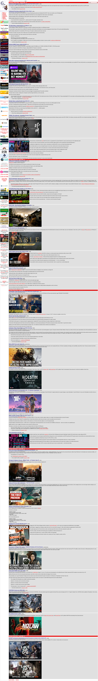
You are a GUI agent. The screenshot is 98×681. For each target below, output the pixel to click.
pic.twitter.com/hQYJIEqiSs (43, 428)
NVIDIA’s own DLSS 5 (30, 106)
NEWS (3, 12)
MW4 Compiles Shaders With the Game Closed (20, 415)
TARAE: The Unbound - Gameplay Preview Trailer (20, 115)
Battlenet (39, 508)
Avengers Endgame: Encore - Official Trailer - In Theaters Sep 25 (24, 460)
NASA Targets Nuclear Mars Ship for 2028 (18, 251)
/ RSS (5, 12)
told (42, 140)
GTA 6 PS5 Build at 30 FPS (15, 432)
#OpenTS (83, 183)
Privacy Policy (3, 285)
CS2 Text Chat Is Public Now (15, 278)
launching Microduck (53, 525)
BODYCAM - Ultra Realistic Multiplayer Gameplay (20, 205)
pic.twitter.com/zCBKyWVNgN (40, 56)
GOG (47, 369)
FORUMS (4, 18)
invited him (46, 434)
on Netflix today (35, 572)
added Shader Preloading (22, 417)
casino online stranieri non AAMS (4, 179)
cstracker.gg (17, 280)
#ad (33, 56)
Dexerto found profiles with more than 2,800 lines (17, 283)
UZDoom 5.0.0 (11, 162)
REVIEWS (4, 14)
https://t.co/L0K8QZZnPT (15, 184)
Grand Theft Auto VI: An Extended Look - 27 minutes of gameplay (24, 390)
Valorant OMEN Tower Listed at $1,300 (18, 44)
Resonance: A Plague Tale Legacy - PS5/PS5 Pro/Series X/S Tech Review (26, 547)
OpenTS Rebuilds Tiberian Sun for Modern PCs (20, 178)
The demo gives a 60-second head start (36, 192)
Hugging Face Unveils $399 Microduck (18, 523)
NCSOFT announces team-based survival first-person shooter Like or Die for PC (27, 638)
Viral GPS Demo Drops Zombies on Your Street (20, 188)
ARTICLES (4, 15)
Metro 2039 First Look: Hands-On (16, 344)
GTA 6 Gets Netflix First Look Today (17, 570)
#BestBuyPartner (30, 56)
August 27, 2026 (24, 430)
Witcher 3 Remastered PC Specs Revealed (19, 506)
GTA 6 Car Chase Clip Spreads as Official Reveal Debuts (22, 450)
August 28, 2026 (22, 176)
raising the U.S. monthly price (17, 269)
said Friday (40, 253)
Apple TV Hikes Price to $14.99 (16, 268)
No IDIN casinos (3, 243)
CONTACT (4, 281)
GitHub (82, 181)
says (14, 317)
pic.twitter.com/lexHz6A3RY (31, 586)
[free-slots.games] (4, 237)
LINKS (3, 19)
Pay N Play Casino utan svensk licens (4, 81)
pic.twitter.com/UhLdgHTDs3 (35, 174)
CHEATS (4, 13)
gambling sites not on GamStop (4, 129)
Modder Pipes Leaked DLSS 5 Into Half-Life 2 (19, 101)
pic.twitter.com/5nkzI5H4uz (45, 21)
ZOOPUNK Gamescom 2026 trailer (17, 590)
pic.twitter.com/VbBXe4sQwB (55, 40)
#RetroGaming (91, 183)
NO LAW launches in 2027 (15, 613)
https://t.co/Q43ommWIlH (30, 54)
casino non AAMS (4, 168)
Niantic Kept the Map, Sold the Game (17, 315)
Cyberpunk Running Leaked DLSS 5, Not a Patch (20, 11)
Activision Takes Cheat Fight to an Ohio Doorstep (20, 327)
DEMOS (3, 17)
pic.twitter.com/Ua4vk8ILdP (24, 184)
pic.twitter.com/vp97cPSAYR (37, 7)
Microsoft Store (88, 229)
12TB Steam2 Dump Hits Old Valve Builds (18, 84)
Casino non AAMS (4, 176)
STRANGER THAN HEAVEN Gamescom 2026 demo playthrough (24, 291)
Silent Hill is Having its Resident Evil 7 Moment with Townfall (23, 60)
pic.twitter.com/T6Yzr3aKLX (22, 456)
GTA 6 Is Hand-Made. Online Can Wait (17, 139)
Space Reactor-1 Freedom (38, 256)
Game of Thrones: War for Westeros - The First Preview (22, 482)
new (6, 19)
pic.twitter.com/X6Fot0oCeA (27, 111)
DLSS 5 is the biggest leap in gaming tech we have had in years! (24, 3)
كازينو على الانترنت (3, 205)
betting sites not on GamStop (4, 132)
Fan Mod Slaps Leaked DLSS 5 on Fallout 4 (19, 25)
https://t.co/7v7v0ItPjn (26, 174)
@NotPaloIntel (15, 456)
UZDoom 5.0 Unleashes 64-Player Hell (18, 160)
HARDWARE (4, 16)
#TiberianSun (87, 183)
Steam (33, 118)
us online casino (4, 277)
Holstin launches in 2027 (15, 367)
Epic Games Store (50, 615)
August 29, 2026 (22, 8)
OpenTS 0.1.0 (11, 180)
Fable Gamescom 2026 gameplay (16, 227)
